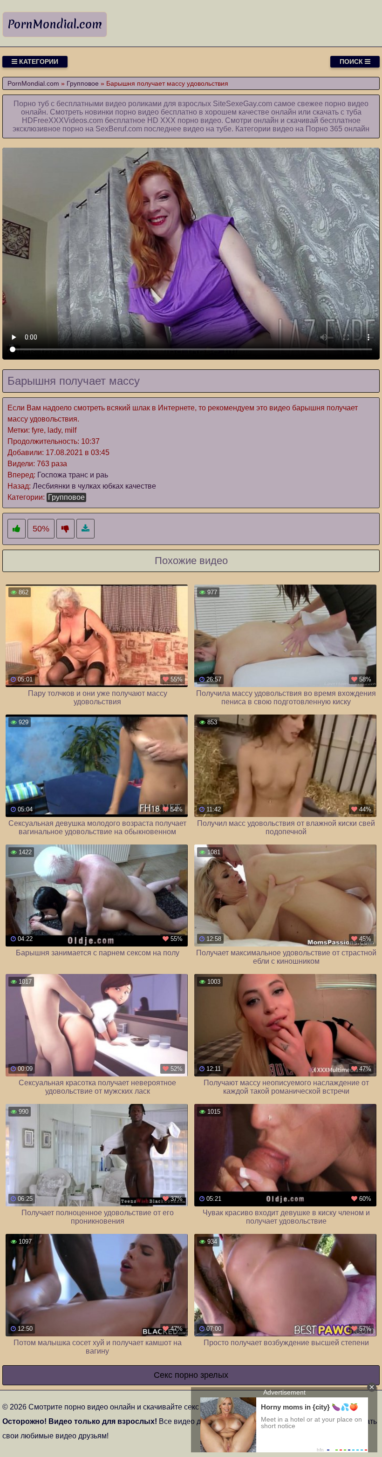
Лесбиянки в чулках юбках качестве (94, 486)
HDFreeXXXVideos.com (62, 120)
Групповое (66, 497)
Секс (163, 1375)
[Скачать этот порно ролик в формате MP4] (85, 529)
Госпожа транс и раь (72, 475)
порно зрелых (201, 1375)
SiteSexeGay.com (242, 104)
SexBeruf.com (119, 129)
